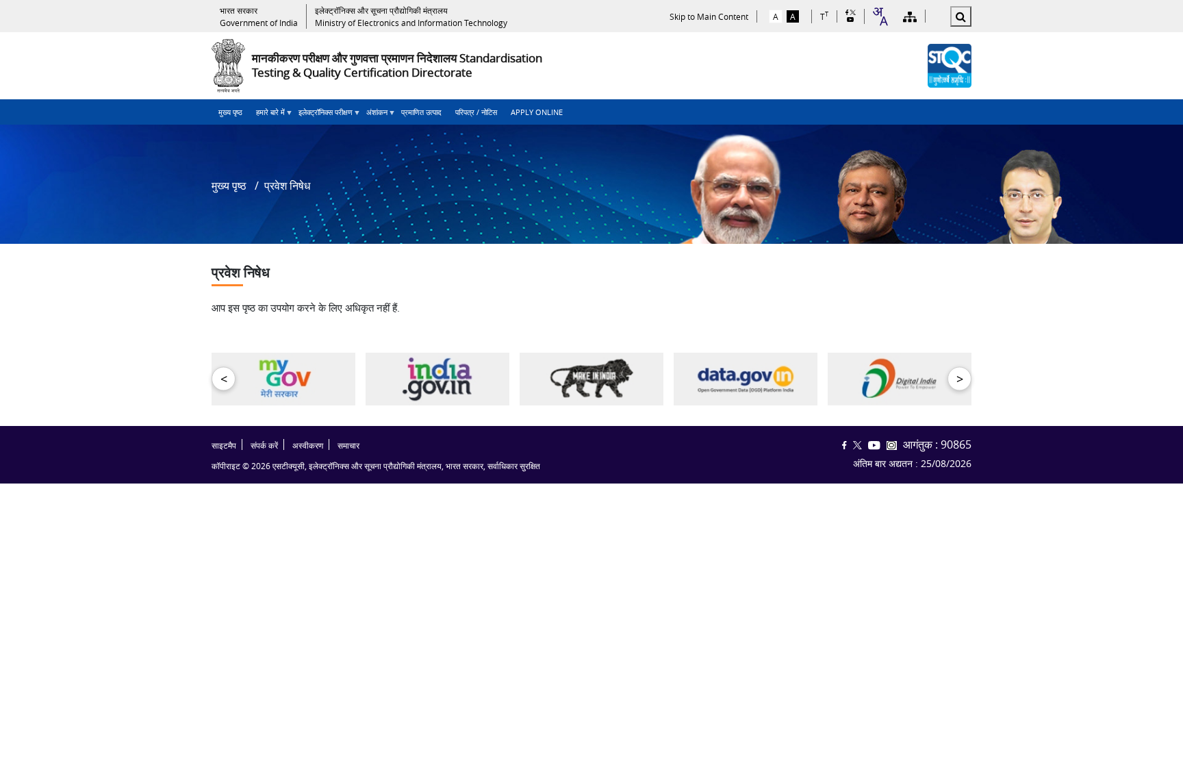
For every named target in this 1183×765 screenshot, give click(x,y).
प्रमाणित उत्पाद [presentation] (421, 112)
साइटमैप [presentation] (224, 445)
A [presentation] (775, 16)
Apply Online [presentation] (537, 112)
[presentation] (259, 16)
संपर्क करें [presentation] (264, 445)
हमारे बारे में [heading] (267, 116)
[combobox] (880, 16)
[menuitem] (230, 112)
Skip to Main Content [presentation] (709, 16)
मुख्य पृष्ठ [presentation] (230, 112)
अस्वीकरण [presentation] (307, 445)
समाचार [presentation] (348, 445)
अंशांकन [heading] (373, 116)
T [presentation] (824, 16)
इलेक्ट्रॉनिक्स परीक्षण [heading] (322, 116)
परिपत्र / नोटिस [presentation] (476, 112)
